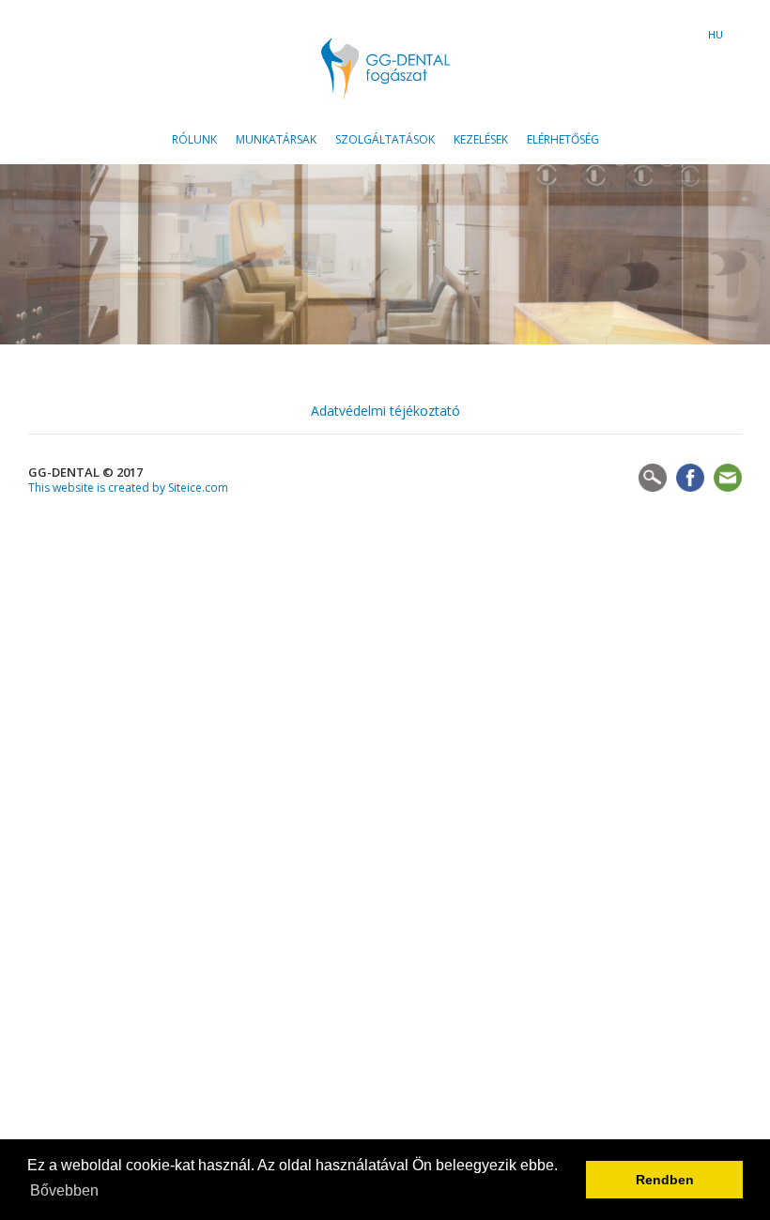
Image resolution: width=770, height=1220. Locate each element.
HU (715, 35)
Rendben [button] (665, 1179)
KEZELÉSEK (481, 139)
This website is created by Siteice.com (128, 488)
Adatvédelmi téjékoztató (385, 410)
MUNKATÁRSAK (276, 139)
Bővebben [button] (64, 1190)
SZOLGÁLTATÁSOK (385, 139)
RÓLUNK (194, 139)
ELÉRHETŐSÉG (563, 139)
